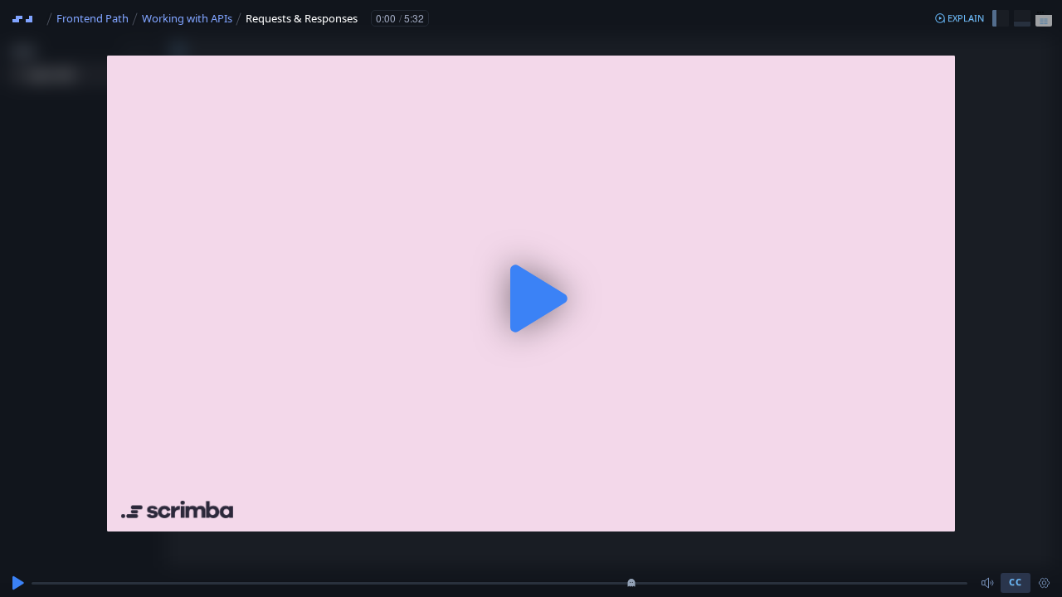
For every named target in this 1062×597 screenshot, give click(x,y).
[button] (959, 18)
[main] (531, 298)
